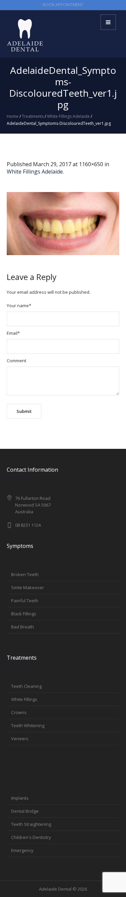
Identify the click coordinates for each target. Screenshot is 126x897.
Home (12, 116)
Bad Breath (22, 627)
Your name (19, 305)
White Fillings (24, 699)
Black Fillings (23, 614)
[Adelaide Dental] (25, 35)
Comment (16, 361)
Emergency (22, 850)
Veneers (20, 739)
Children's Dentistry (31, 837)
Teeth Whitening (27, 725)
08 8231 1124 (28, 525)
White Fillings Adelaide (68, 116)
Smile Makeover (27, 587)
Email (13, 333)
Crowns (19, 712)
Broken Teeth (25, 574)
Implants (20, 798)
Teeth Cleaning (26, 686)
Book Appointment (63, 5)
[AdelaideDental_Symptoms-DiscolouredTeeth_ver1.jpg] (63, 223)
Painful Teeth (24, 601)
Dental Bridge (25, 811)
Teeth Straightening (31, 824)
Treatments (33, 116)
